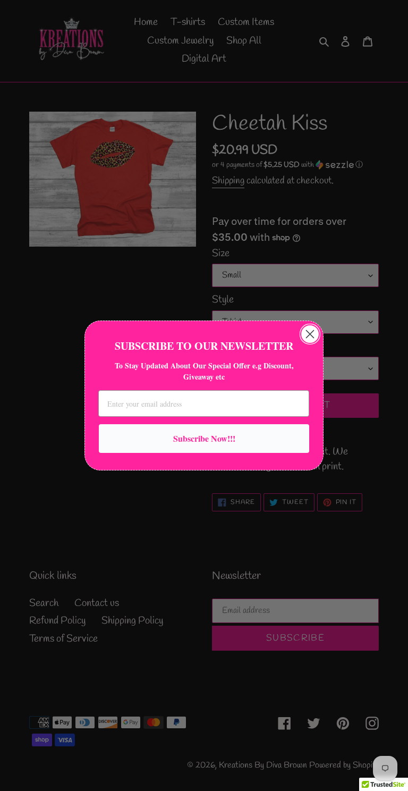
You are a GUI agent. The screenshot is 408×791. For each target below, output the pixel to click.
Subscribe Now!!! (204, 438)
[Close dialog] (310, 334)
